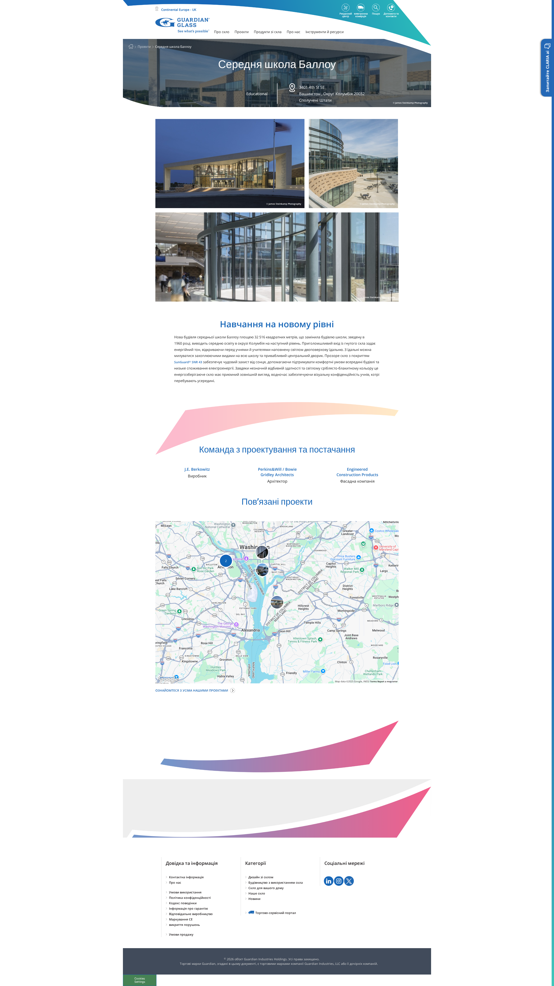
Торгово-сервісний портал (275, 913)
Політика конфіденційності (190, 898)
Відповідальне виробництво (191, 914)
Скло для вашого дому (266, 888)
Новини (254, 899)
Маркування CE (181, 919)
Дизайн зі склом (260, 877)
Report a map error (387, 681)
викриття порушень (184, 925)
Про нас (175, 882)
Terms (373, 681)
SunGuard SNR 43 (188, 362)
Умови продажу (181, 934)
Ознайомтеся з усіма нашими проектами (191, 690)
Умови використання (185, 892)
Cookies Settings (139, 980)
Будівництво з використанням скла (275, 882)
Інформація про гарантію (188, 908)
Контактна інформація (186, 877)
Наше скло (256, 893)
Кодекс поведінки (182, 903)
